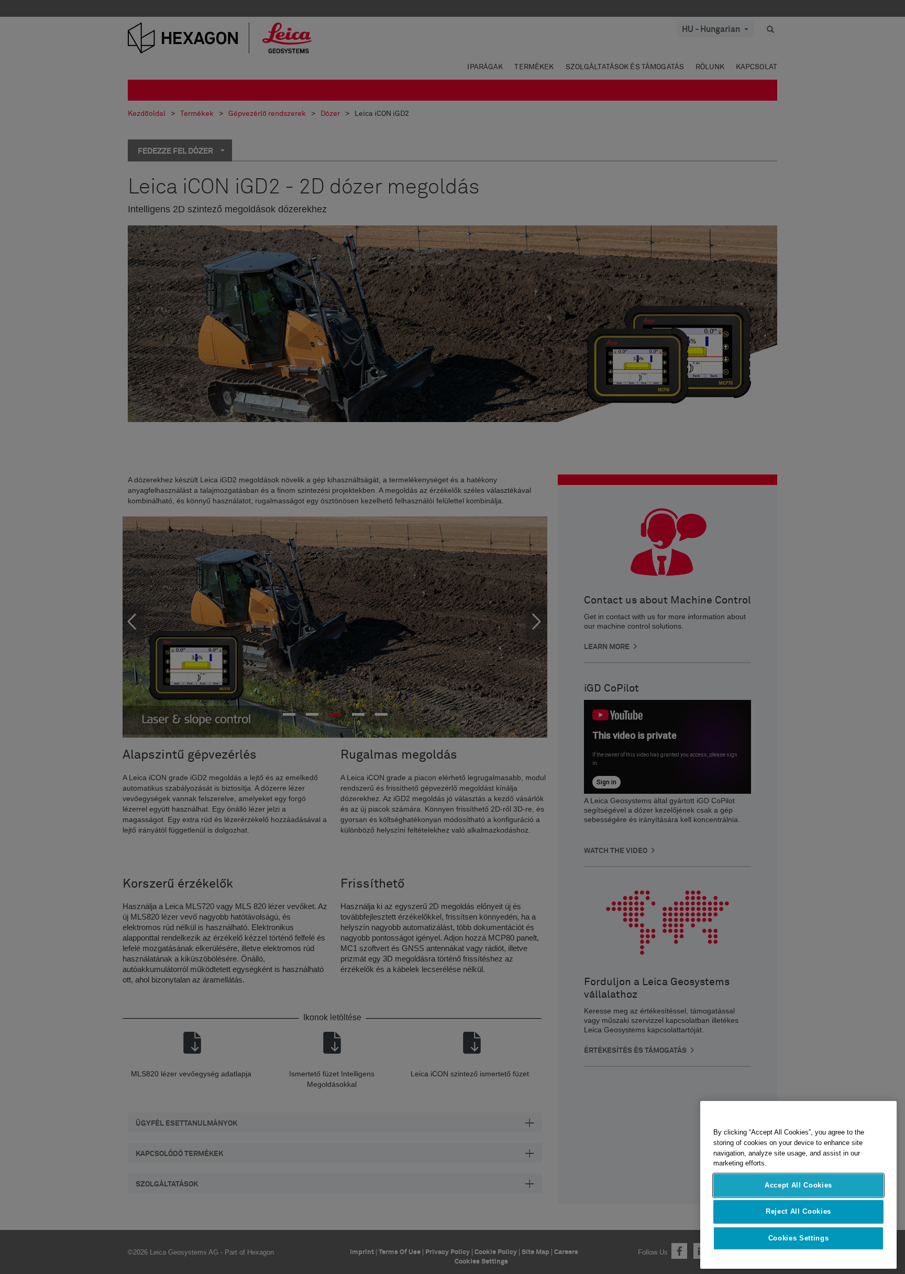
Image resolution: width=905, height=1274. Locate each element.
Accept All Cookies (798, 1185)
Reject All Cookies (798, 1211)
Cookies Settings (798, 1238)
